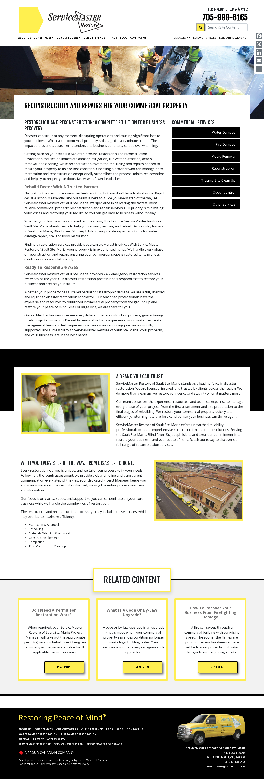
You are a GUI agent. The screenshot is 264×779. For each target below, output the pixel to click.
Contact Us (138, 37)
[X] (259, 44)
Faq (113, 37)
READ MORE (64, 667)
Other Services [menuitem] (224, 204)
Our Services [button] (42, 37)
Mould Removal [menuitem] (223, 156)
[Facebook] (259, 36)
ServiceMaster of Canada (104, 744)
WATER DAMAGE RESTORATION (38, 734)
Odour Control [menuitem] (224, 192)
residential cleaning (232, 37)
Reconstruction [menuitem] (223, 168)
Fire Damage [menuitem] (225, 144)
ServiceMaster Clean (68, 744)
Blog (123, 37)
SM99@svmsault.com (230, 766)
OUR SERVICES (44, 729)
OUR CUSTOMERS (67, 729)
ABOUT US (25, 729)
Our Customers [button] (67, 37)
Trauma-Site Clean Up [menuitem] (218, 180)
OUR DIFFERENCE (92, 729)
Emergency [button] (181, 37)
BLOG (119, 729)
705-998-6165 (225, 17)
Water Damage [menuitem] (223, 132)
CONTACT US (135, 729)
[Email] (259, 61)
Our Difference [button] (94, 37)
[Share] (259, 69)
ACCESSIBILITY (56, 739)
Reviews (198, 37)
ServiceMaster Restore (35, 744)
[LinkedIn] (259, 52)
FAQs (109, 729)
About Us (24, 37)
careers (211, 37)
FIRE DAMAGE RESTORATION (79, 734)
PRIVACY (38, 739)
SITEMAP (24, 739)
